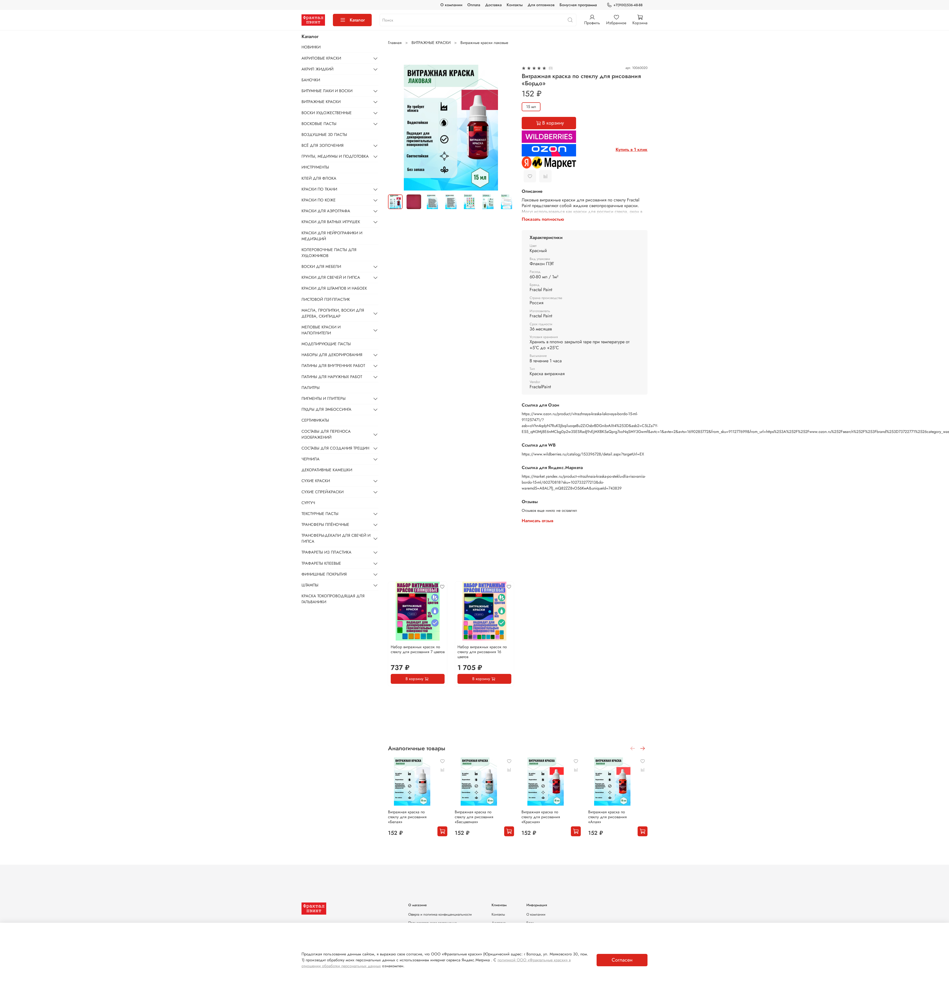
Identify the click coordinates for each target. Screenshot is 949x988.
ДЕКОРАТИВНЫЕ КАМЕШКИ (327, 470)
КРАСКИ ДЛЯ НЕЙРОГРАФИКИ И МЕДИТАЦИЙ (332, 236)
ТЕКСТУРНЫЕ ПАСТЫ (320, 513)
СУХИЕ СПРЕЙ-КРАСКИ (323, 492)
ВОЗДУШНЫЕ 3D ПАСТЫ (324, 134)
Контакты (515, 5)
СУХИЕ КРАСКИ (316, 481)
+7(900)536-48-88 (628, 4)
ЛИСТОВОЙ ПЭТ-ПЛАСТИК (326, 299)
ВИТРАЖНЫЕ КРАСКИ (431, 42)
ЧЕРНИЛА (311, 459)
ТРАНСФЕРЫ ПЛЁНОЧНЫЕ (325, 524)
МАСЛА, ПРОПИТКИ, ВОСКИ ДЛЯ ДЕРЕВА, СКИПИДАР (333, 313)
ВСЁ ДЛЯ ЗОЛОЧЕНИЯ (323, 145)
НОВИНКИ (311, 47)
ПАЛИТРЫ (311, 387)
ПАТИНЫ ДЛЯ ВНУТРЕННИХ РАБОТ (333, 365)
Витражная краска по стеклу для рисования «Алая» (607, 817)
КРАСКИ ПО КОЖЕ (319, 200)
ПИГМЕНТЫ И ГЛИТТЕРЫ (323, 398)
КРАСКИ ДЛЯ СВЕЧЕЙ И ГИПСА (331, 277)
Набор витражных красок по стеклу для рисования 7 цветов (418, 649)
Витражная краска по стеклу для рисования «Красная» (540, 817)
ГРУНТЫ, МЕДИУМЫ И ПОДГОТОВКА (335, 156)
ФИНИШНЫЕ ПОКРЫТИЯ (324, 574)
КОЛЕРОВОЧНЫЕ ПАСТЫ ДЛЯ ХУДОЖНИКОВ (329, 252)
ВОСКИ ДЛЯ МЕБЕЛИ (321, 266)
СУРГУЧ (308, 503)
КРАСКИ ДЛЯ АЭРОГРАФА (326, 211)
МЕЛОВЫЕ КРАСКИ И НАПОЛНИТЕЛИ (321, 330)
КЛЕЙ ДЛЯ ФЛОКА (319, 178)
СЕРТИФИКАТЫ (315, 420)
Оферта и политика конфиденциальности (440, 914)
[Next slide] (506, 128)
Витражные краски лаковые (484, 42)
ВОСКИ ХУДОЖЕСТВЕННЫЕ (327, 113)
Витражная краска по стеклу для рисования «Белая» (407, 817)
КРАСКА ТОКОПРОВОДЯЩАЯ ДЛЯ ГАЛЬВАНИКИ (333, 599)
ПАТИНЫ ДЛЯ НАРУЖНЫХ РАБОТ (332, 377)
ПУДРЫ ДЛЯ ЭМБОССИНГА (326, 409)
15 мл (531, 106)
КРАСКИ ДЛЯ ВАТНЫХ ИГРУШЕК (331, 222)
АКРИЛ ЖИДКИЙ (317, 69)
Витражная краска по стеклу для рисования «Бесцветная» (474, 817)
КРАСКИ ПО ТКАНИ (319, 189)
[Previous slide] (396, 128)
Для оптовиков (541, 5)
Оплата (473, 5)
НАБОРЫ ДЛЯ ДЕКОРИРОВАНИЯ (332, 355)
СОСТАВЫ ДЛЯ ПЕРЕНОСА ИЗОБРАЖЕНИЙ (326, 434)
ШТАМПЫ (310, 585)
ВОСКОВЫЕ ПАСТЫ (319, 124)
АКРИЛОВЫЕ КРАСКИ (321, 58)
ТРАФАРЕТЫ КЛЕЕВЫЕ (321, 563)
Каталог (357, 20)
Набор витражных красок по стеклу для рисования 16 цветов (482, 652)
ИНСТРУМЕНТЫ (315, 167)
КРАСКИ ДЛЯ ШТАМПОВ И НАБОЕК (334, 288)
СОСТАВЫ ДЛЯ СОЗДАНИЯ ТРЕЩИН (335, 448)
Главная (395, 42)
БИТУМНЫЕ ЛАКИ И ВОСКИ (327, 91)
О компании (451, 5)
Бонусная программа (578, 5)
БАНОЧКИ (311, 80)
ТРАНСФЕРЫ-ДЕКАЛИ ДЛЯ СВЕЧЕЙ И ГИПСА (336, 538)
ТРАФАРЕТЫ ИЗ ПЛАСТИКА (326, 552)
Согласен (622, 960)
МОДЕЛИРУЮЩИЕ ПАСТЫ (326, 344)
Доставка (493, 5)
